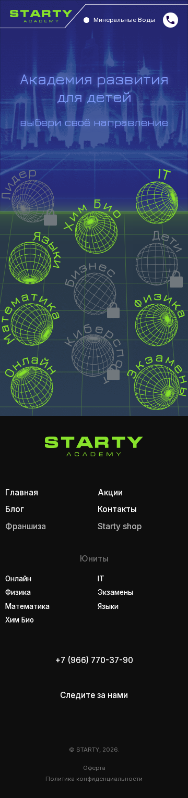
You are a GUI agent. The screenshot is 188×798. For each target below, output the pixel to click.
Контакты (117, 509)
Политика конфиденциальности (94, 778)
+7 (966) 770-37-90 (94, 660)
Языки (108, 606)
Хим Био (19, 620)
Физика (18, 592)
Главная (21, 492)
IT (101, 579)
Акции (110, 492)
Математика (27, 606)
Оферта (94, 767)
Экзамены (115, 592)
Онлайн (18, 579)
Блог (14, 509)
